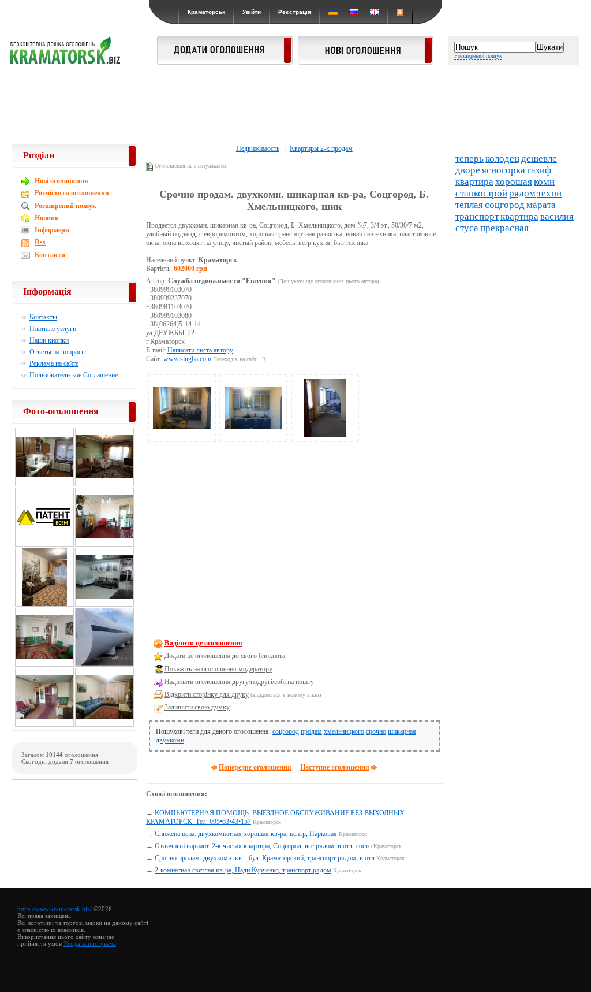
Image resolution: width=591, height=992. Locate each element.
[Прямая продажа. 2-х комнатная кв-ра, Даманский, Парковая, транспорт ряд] (44, 605)
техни (549, 193)
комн (544, 181)
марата (541, 204)
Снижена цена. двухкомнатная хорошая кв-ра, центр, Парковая (246, 834)
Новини (47, 218)
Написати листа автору (200, 350)
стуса (466, 227)
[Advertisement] (295, 105)
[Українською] (333, 12)
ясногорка (503, 170)
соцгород (285, 731)
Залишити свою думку (197, 707)
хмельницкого (344, 731)
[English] (374, 12)
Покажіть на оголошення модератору (218, 669)
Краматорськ (206, 12)
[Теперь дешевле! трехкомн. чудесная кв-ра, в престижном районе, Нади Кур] (44, 485)
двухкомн (170, 740)
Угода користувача (89, 943)
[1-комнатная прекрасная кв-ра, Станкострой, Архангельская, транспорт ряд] (44, 725)
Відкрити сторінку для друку (206, 694)
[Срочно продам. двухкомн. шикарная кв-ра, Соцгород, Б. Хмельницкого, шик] (182, 434)
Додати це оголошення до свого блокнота (224, 656)
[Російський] (353, 12)
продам (311, 731)
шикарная (402, 731)
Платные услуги (52, 329)
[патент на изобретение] (44, 545)
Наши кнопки (49, 340)
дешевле (539, 158)
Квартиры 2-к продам (321, 148)
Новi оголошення (61, 181)
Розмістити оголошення (72, 193)
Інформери (52, 230)
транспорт (477, 216)
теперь (469, 158)
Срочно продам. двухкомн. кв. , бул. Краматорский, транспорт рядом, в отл (265, 858)
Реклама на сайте (53, 363)
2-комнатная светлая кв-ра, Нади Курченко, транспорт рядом (243, 870)
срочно (376, 731)
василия (557, 216)
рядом (522, 193)
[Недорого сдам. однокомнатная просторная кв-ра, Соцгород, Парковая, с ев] (104, 605)
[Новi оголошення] (365, 61)
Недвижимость (257, 148)
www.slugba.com (187, 359)
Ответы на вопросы (57, 352)
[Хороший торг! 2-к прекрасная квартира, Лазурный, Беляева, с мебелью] (104, 485)
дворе (467, 170)
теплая (469, 204)
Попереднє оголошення (255, 767)
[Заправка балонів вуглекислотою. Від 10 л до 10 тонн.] (104, 665)
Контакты (43, 317)
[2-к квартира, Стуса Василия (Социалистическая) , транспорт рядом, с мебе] (44, 665)
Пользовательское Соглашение (73, 375)
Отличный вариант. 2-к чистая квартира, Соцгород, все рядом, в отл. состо (263, 846)
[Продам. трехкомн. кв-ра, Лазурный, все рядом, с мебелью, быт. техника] (104, 725)
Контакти (50, 255)
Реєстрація (294, 12)
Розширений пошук (478, 56)
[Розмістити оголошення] (225, 61)
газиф (539, 170)
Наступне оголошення (334, 767)
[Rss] (400, 12)
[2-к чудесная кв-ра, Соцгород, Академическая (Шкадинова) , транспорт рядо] (104, 545)
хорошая (513, 181)
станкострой (481, 193)
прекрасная (504, 227)
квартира (474, 181)
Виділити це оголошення (203, 643)
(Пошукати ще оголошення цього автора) (328, 281)
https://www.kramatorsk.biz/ (54, 908)
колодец (502, 158)
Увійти (251, 12)
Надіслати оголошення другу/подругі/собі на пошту (239, 682)
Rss (40, 242)
